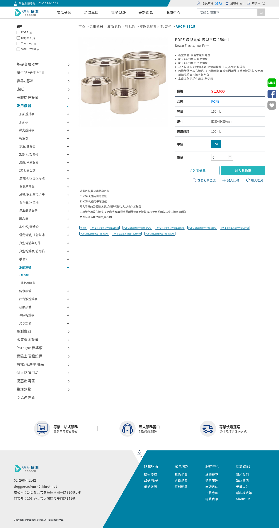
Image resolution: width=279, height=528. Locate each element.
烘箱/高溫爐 (27, 170)
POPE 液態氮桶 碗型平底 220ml (202, 227)
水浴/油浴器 (27, 146)
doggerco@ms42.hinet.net (35, 486)
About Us (243, 499)
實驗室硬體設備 (30, 355)
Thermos (28, 43)
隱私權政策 (244, 493)
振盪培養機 (26, 186)
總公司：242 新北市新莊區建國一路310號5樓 (47, 492)
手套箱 (23, 259)
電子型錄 (118, 12)
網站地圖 (150, 486)
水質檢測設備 (28, 339)
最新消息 (145, 12)
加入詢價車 (197, 170)
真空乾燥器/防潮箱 (32, 251)
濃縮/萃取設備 (29, 162)
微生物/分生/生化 (31, 72)
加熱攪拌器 (26, 114)
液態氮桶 (25, 267)
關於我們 (242, 474)
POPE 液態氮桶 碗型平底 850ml (127, 233)
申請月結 (211, 486)
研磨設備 (25, 307)
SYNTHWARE (31, 49)
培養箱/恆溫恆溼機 (32, 178)
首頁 (81, 26)
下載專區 (211, 493)
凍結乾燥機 (26, 315)
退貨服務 (211, 480)
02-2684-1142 (48, 3)
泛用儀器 (24, 105)
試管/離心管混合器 (32, 194)
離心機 (23, 218)
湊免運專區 (26, 397)
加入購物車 (243, 170)
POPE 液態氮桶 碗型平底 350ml (94, 233)
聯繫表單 (211, 499)
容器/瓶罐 (25, 80)
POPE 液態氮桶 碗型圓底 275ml (137, 227)
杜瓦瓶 (25, 275)
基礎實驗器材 (28, 64)
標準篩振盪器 (28, 210)
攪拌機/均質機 (29, 202)
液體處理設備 (28, 97)
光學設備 (25, 323)
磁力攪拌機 (26, 130)
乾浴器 (23, 138)
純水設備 (25, 291)
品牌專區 (91, 12)
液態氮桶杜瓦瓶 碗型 (156, 26)
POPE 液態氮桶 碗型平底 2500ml (159, 233)
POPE (26, 32)
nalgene (28, 38)
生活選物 (24, 389)
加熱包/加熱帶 (29, 154)
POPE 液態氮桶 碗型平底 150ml (235, 227)
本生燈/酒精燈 (29, 226)
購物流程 (150, 474)
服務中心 (173, 12)
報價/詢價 (151, 480)
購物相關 (181, 474)
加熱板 (23, 122)
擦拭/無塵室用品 (30, 364)
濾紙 (20, 89)
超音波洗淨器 (28, 299)
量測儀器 (24, 331)
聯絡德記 (242, 480)
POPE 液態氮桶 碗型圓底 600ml (170, 227)
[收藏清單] (271, 105)
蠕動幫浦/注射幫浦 (32, 235)
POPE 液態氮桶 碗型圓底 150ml (105, 227)
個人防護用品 (28, 372)
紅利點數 (181, 486)
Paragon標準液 (30, 347)
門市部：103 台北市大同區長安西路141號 (45, 498)
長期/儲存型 (28, 283)
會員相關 (181, 480)
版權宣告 (242, 486)
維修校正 (211, 474)
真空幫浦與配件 (30, 243)
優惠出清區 (26, 380)
